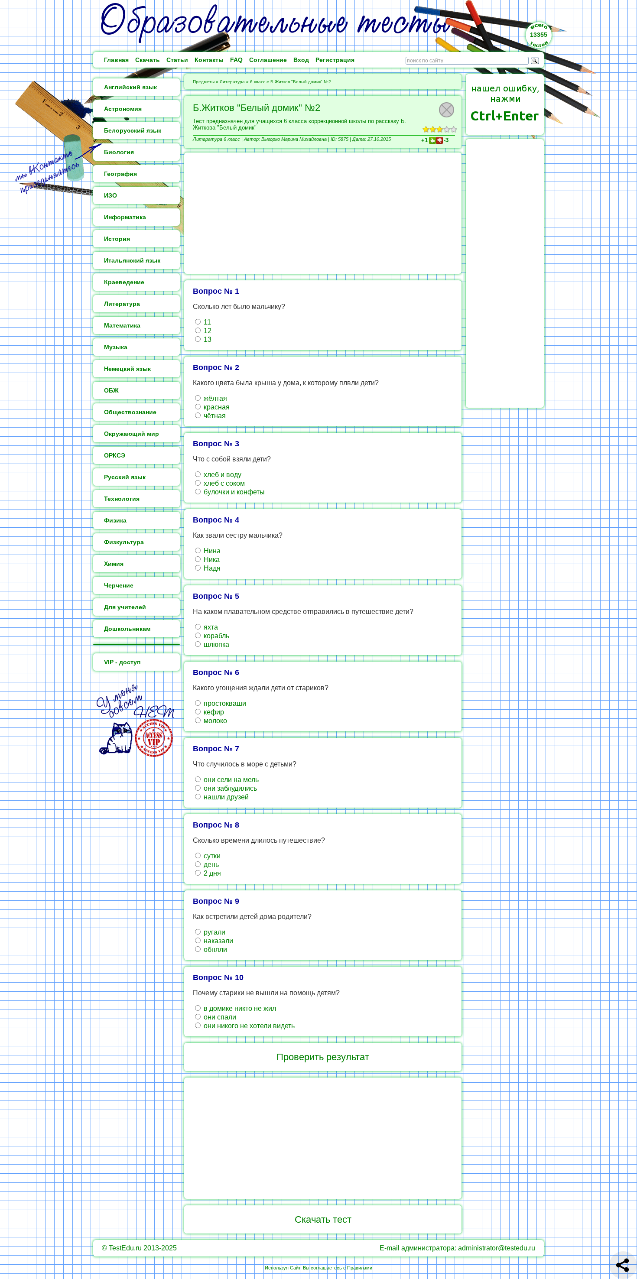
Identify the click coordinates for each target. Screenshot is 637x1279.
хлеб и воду (221, 474)
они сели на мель (230, 779)
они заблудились (229, 788)
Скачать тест (323, 1219)
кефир (213, 712)
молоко (214, 720)
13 (206, 339)
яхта (210, 627)
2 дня (211, 873)
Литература (232, 81)
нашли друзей (225, 797)
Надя (211, 568)
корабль (215, 636)
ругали (213, 932)
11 (206, 322)
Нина (211, 551)
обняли (214, 949)
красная (216, 407)
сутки (211, 856)
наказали (217, 941)
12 (206, 330)
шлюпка (215, 644)
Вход (301, 59)
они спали (219, 1017)
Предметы (203, 81)
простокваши (224, 703)
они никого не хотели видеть (248, 1025)
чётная (214, 415)
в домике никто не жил (239, 1008)
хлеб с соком (223, 483)
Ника (211, 559)
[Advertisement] (323, 213)
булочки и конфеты (233, 492)
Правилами (359, 1267)
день (210, 864)
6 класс (257, 81)
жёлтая (214, 398)
